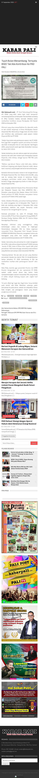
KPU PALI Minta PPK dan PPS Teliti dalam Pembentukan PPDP (21, 467)
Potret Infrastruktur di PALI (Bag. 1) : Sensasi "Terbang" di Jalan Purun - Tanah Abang (22, 454)
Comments (22, 341)
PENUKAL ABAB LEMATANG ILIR (18, 298)
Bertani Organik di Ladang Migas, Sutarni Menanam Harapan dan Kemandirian (19, 347)
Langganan (5, 764)
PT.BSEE (34, 296)
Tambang (11, 296)
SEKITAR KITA (33, 300)
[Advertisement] (19, 24)
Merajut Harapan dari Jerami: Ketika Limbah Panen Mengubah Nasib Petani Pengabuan (18, 385)
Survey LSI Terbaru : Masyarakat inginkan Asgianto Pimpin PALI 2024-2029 (21, 475)
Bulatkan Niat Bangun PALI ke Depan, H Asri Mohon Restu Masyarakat (20, 483)
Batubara (19, 296)
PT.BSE (26, 296)
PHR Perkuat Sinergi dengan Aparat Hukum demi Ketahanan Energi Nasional (19, 422)
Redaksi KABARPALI (9, 341)
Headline (6, 302)
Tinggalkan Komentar (8, 436)
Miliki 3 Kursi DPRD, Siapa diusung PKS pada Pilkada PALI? (22, 460)
